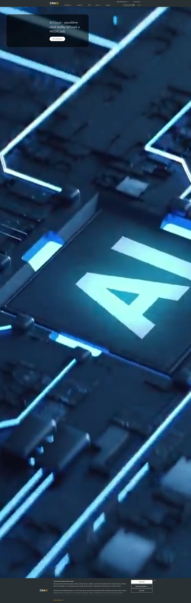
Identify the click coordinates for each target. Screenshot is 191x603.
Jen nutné (141, 590)
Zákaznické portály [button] (121, 2)
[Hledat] (129, 5)
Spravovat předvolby (140, 586)
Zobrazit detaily (58, 600)
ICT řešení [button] (67, 5)
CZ (138, 5)
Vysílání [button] (79, 5)
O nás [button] (97, 5)
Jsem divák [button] (136, 2)
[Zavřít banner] (154, 580)
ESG (89, 5)
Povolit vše (142, 581)
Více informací (57, 39)
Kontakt (108, 5)
